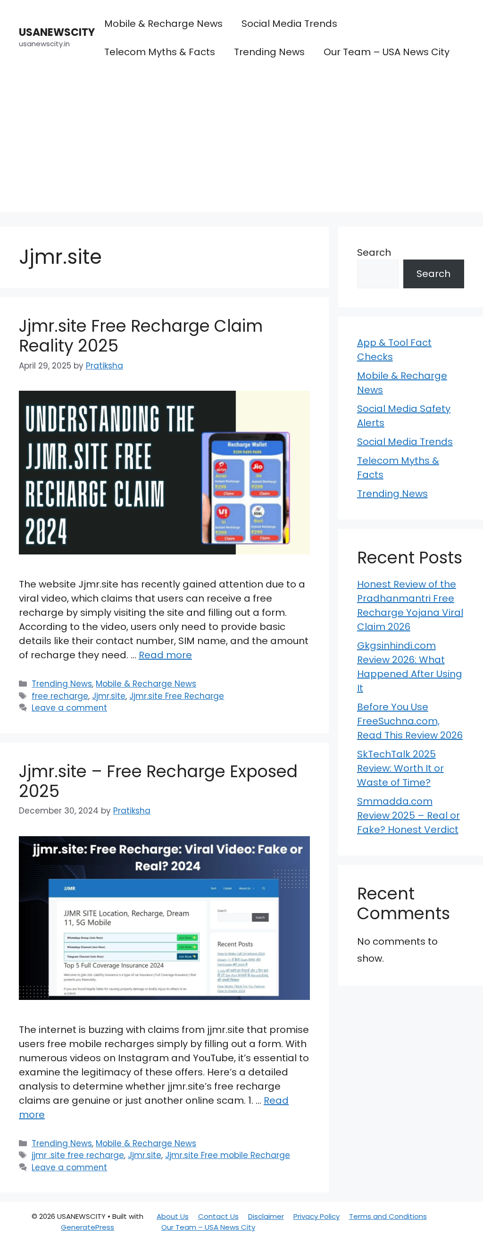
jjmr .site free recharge (78, 1155)
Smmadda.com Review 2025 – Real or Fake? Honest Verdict (408, 815)
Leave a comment (69, 707)
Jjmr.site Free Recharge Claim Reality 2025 (141, 335)
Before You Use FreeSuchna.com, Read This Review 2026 (410, 721)
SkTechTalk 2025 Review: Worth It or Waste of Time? (400, 768)
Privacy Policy (316, 1216)
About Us (173, 1216)
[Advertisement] (241, 146)
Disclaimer (266, 1216)
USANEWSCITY (57, 32)
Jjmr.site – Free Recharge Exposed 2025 (158, 781)
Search (374, 252)
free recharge (60, 696)
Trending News (269, 52)
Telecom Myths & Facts (159, 52)
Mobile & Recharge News (163, 23)
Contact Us (218, 1216)
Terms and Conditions (388, 1216)
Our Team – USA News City (387, 52)
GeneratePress (87, 1227)
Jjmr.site (108, 696)
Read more (165, 655)
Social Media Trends (289, 23)
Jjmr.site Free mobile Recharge (227, 1155)
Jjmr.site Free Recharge (176, 696)
